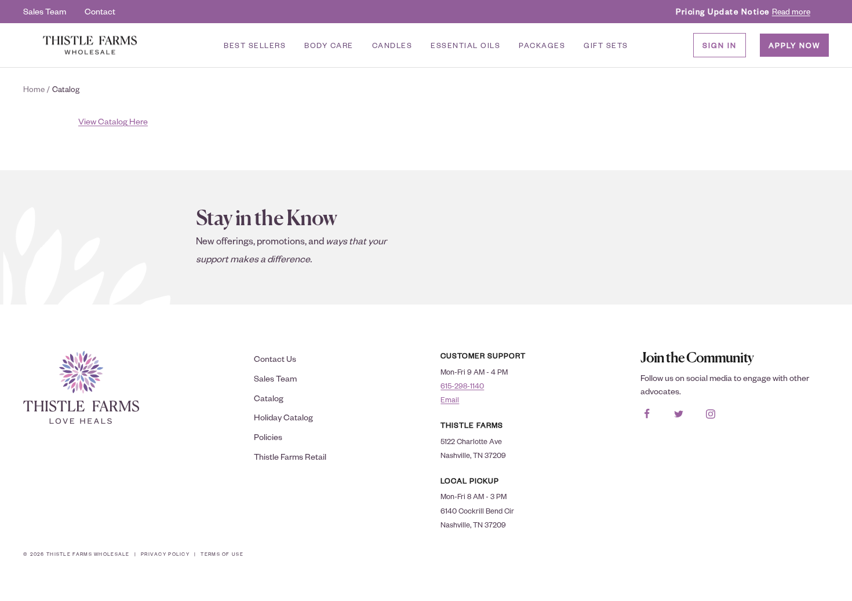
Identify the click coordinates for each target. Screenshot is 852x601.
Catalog (268, 398)
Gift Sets (606, 45)
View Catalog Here (113, 121)
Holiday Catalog (283, 417)
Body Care (329, 45)
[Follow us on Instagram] (711, 414)
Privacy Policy (165, 554)
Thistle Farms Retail (290, 456)
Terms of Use (222, 554)
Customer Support (483, 355)
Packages (542, 45)
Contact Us (275, 358)
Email (449, 399)
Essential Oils (465, 45)
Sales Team (44, 11)
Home (34, 89)
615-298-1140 (462, 385)
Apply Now (794, 45)
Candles (392, 45)
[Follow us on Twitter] (679, 414)
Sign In (719, 45)
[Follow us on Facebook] (647, 414)
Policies (268, 436)
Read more (791, 11)
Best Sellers (255, 45)
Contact (100, 11)
